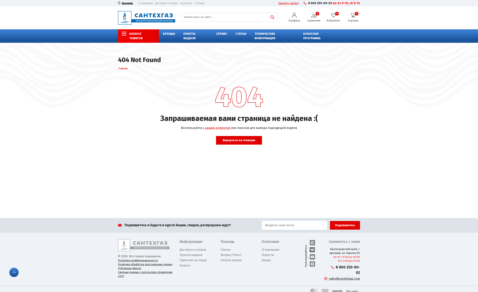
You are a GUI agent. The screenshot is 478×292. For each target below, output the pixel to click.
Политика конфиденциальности (138, 260)
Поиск (272, 17)
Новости (268, 255)
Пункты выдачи (189, 36)
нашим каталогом (217, 128)
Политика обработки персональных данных (145, 264)
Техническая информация (264, 36)
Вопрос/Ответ (231, 255)
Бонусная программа (311, 36)
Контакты (186, 3)
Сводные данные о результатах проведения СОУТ (145, 274)
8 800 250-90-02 (320, 3)
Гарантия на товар (193, 260)
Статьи (240, 33)
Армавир (127, 3)
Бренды (169, 33)
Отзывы (199, 3)
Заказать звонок (288, 3)
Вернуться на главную (239, 140)
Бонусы (185, 265)
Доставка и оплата (166, 3)
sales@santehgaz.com (344, 278)
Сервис (221, 33)
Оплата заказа (231, 260)
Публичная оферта (129, 268)
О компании (145, 3)
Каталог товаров (136, 36)
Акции (266, 260)
